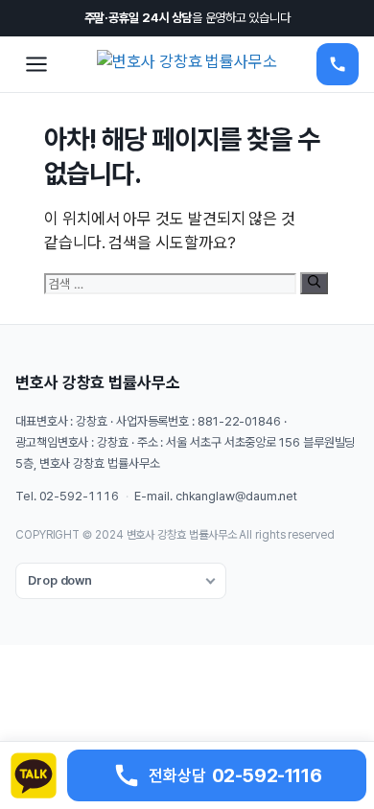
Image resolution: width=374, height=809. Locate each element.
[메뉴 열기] (36, 64)
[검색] (314, 282)
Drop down (60, 580)
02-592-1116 (79, 496)
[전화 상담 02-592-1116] (337, 64)
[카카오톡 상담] (33, 775)
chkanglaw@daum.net (236, 496)
